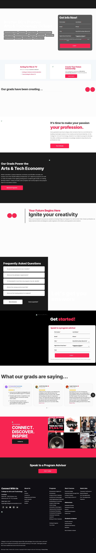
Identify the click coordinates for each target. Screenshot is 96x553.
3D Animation (22, 32)
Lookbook (26, 501)
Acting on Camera (69, 495)
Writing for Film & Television (55, 519)
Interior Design (49, 35)
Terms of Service (62, 40)
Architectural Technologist (44, 32)
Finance (66, 509)
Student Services (69, 521)
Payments (82, 499)
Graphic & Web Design (54, 503)
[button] (3, 395)
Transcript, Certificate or (86, 491)
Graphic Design (41, 35)
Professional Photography (55, 513)
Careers (26, 493)
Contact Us (27, 495)
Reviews (26, 503)
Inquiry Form (67, 513)
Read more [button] (41, 403)
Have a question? (33, 302)
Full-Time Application (85, 495)
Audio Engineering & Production (56, 499)
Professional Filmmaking (55, 511)
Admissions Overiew (69, 505)
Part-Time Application (85, 497)
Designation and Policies (30, 497)
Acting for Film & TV (32, 32)
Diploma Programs (12, 187)
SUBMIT (74, 46)
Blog (25, 491)
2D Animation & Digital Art (10, 32)
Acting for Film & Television (55, 495)
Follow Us (20, 441)
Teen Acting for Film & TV (70, 497)
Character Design (69, 491)
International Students (70, 511)
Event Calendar (28, 499)
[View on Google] (36, 386)
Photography (18, 38)
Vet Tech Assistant (27, 38)
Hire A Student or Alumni (70, 530)
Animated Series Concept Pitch (72, 493)
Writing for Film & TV (39, 38)
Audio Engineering (8, 35)
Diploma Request (84, 493)
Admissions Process (69, 507)
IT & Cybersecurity (8, 38)
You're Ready (59, 146)
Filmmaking (32, 35)
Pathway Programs (53, 523)
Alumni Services (68, 523)
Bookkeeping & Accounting (21, 35)
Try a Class (51, 525)
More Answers (13, 302)
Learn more (71, 76)
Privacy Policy (84, 39)
